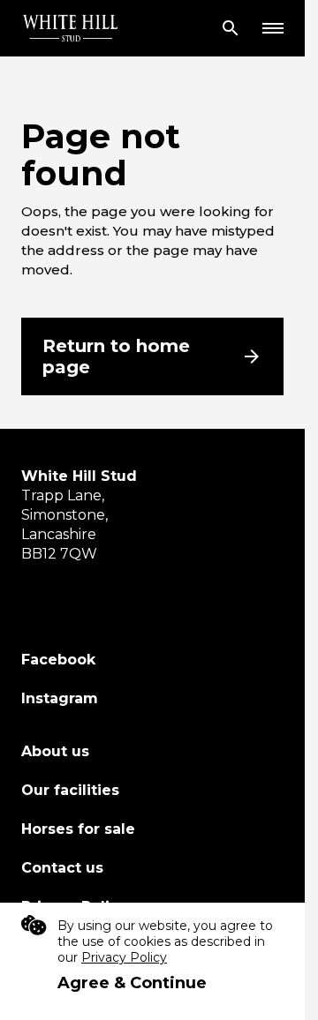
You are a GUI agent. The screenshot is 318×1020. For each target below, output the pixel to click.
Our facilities (70, 790)
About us (55, 751)
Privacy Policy (124, 957)
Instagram (59, 698)
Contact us (62, 867)
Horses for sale (78, 829)
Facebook (58, 659)
